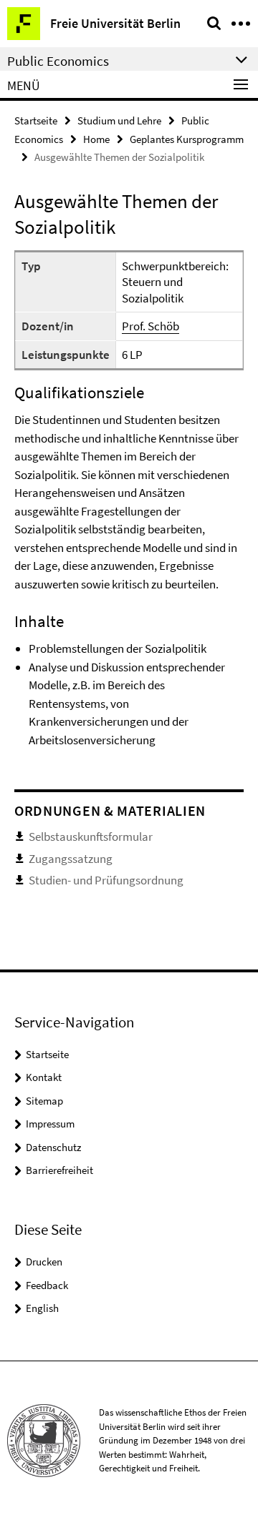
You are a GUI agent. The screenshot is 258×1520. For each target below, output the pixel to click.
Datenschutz (53, 1147)
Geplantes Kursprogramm (187, 139)
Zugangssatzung (71, 859)
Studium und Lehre (119, 120)
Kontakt (44, 1077)
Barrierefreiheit (59, 1170)
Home (96, 139)
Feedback (47, 1285)
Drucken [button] (44, 1261)
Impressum (50, 1123)
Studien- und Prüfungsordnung (106, 880)
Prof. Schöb (150, 326)
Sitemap (44, 1100)
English (42, 1308)
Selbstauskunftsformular (91, 836)
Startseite (35, 120)
